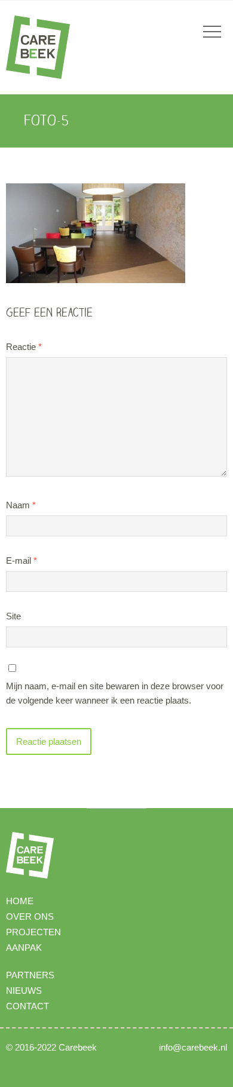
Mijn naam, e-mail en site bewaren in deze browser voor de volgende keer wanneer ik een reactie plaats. (114, 693)
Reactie (24, 347)
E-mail (21, 560)
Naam (21, 505)
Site (13, 616)
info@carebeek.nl (193, 1047)
